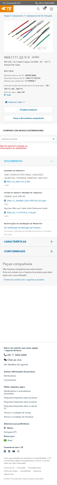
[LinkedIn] (9, 451)
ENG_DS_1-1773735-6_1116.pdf (21, 212)
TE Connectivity (6, 8)
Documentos (13, 161)
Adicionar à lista (15, 102)
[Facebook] (5, 451)
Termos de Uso (9, 468)
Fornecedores (10, 380)
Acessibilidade (25, 471)
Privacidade (21, 468)
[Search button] (38, 9)
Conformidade (14, 251)
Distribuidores (10, 376)
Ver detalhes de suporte (16, 364)
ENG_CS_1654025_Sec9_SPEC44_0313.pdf (26, 200)
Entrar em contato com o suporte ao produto (24, 279)
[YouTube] (13, 451)
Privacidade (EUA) (34, 468)
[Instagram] (18, 451)
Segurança (37, 471)
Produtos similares (28, 110)
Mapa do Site (9, 474)
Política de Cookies (11, 471)
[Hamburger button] (51, 9)
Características (15, 241)
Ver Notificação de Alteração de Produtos (22, 227)
